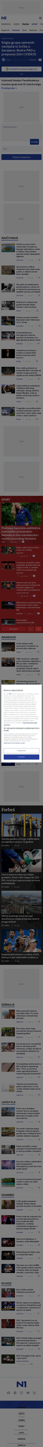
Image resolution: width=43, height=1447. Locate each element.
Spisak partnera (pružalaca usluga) (14, 743)
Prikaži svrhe (21, 750)
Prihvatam (21, 757)
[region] (21, 723)
